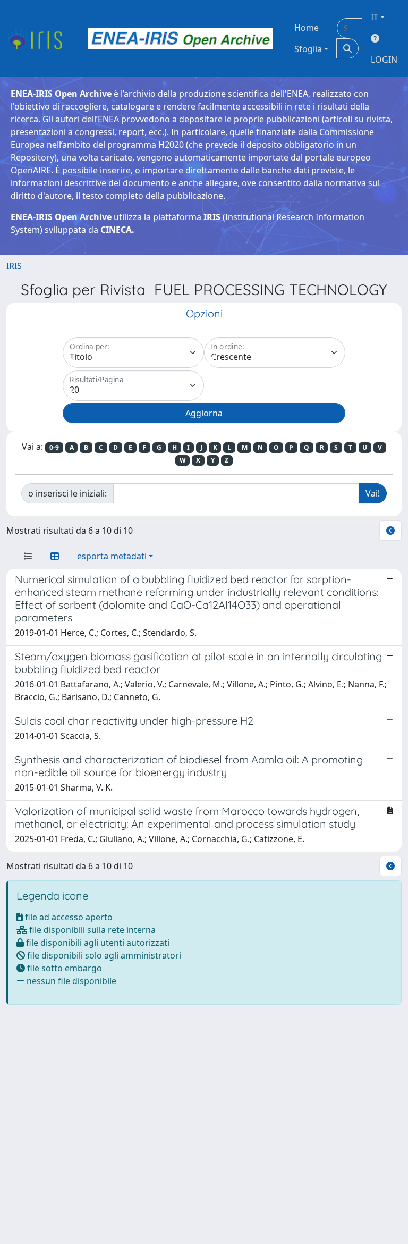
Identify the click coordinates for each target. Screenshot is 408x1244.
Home (306, 27)
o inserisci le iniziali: (67, 493)
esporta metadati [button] (112, 556)
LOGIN (384, 59)
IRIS (14, 266)
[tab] (28, 556)
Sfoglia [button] (308, 49)
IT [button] (374, 17)
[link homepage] (38, 38)
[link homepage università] (181, 38)
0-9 (54, 447)
